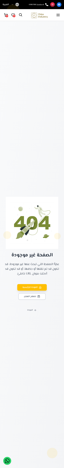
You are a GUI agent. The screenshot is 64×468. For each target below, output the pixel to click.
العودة (30, 310)
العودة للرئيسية (30, 287)
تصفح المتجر (30, 296)
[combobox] (8, 5)
